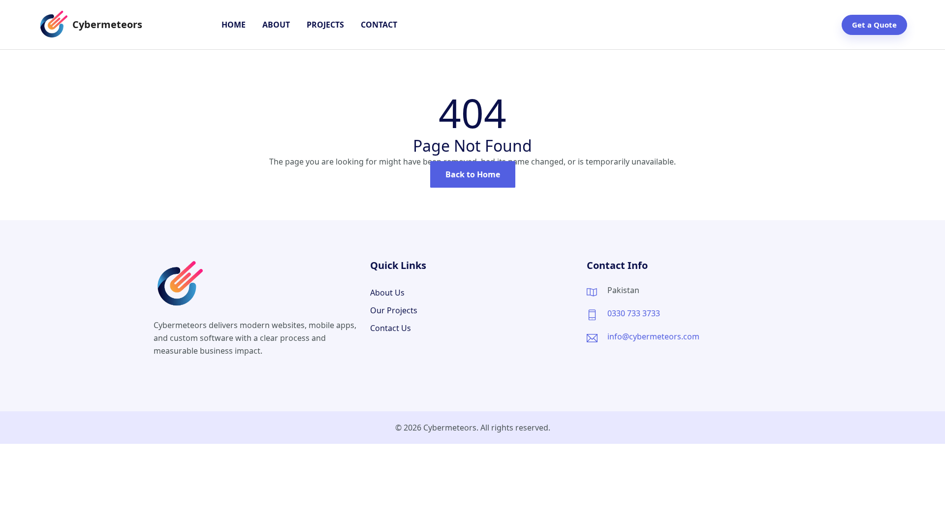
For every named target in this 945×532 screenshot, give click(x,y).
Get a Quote (874, 25)
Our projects (393, 310)
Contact (379, 24)
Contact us (390, 328)
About (276, 24)
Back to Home (472, 174)
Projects (325, 24)
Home (233, 24)
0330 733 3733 (633, 313)
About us (387, 292)
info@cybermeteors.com (653, 336)
